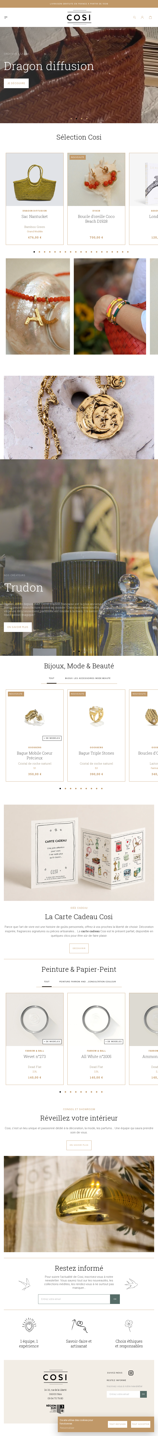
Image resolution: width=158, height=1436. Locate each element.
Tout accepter (141, 1424)
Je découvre (16, 83)
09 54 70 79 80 (55, 1398)
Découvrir (79, 948)
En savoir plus (18, 627)
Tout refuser (117, 1424)
